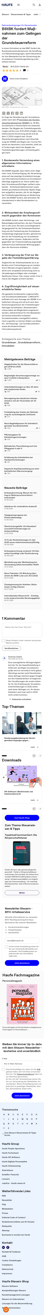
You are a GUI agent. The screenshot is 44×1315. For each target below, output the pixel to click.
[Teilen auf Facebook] (13, 113)
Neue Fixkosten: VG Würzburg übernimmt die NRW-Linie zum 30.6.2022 (21, 574)
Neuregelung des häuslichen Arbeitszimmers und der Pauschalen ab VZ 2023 (21, 400)
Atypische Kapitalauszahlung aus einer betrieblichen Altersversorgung (21, 469)
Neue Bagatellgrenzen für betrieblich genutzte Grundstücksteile (21, 424)
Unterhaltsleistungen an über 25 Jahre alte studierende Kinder (21, 388)
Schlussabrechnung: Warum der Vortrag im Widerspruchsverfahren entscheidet (20, 495)
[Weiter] (40, 756)
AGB (38, 1069)
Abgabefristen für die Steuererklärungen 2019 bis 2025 (21, 365)
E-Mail (4, 1059)
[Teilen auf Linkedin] (21, 113)
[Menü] (18, 4)
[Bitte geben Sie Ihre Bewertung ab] (17, 70)
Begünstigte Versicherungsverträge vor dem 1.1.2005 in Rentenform (22, 376)
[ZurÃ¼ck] (34, 756)
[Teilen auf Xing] (17, 113)
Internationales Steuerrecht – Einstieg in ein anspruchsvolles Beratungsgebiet (22, 596)
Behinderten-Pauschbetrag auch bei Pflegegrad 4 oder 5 (20, 447)
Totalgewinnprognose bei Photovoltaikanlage (15, 516)
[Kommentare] (24, 70)
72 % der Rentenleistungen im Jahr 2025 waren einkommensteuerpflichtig (21, 541)
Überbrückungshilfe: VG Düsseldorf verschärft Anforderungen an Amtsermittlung (20, 528)
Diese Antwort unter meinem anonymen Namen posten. (23, 641)
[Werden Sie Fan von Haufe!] (7, 1247)
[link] (5, 14)
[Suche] (33, 4)
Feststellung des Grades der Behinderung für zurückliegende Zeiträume (21, 413)
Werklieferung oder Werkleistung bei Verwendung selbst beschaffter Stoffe (21, 563)
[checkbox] (3, 640)
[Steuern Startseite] (8, 5)
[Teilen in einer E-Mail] (4, 113)
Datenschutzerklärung (25, 1074)
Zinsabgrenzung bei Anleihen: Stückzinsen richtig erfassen (20, 585)
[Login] (39, 4)
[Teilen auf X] (8, 113)
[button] (11, 648)
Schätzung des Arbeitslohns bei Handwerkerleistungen (18, 458)
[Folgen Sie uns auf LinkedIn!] (3, 1247)
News (5, 66)
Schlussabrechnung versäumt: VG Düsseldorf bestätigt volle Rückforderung (22, 552)
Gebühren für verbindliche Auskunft (20, 506)
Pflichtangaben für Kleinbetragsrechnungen (15, 435)
